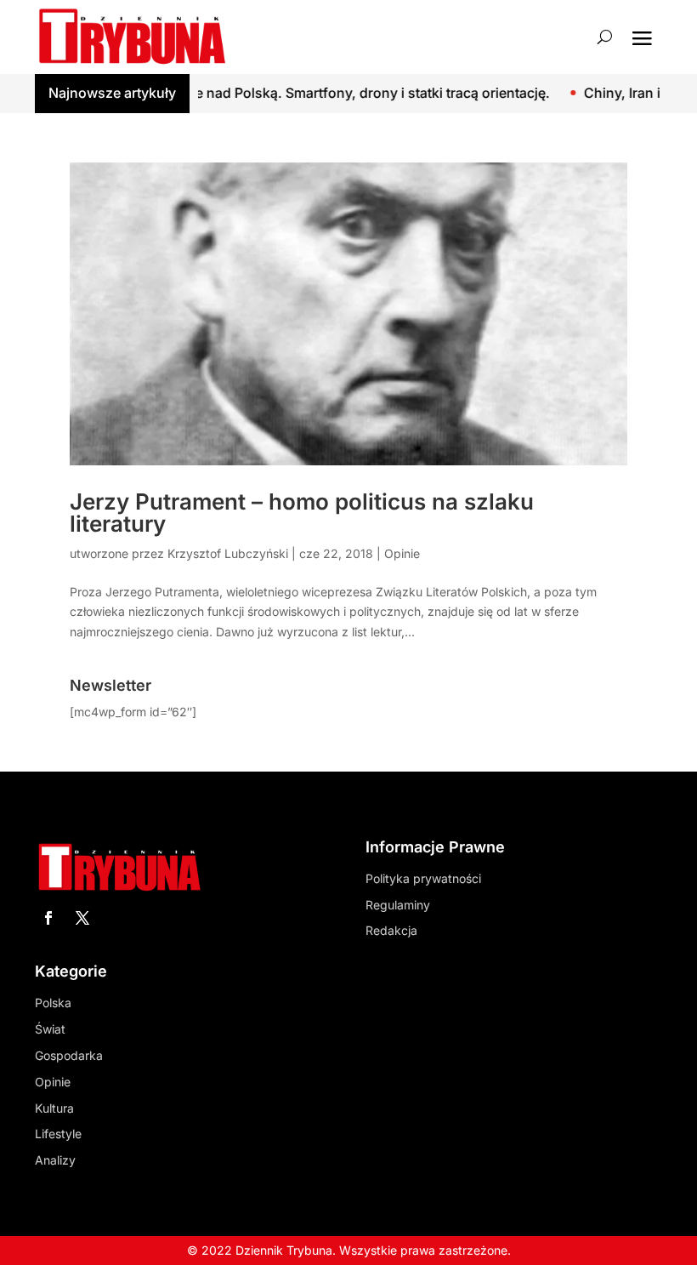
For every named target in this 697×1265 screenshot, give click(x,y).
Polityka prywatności (423, 878)
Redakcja (391, 930)
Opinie (402, 553)
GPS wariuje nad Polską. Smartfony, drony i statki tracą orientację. (300, 92)
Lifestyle (58, 1133)
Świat (50, 1029)
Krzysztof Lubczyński (227, 553)
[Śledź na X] (82, 918)
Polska (53, 1002)
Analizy (55, 1160)
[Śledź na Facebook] (48, 918)
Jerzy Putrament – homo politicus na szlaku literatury (302, 512)
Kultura (54, 1108)
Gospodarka (69, 1055)
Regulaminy (398, 904)
